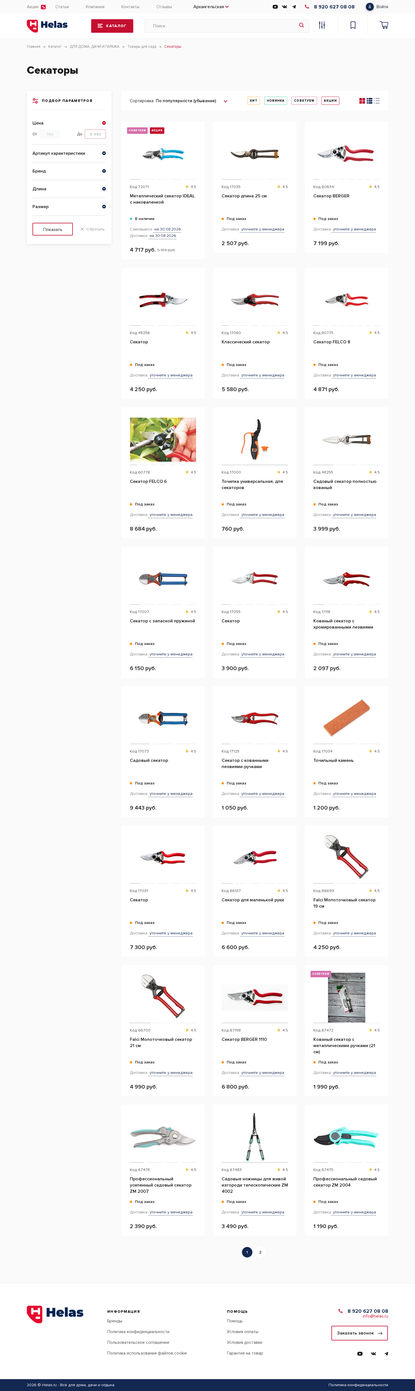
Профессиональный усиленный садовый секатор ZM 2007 (160, 1185)
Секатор (139, 342)
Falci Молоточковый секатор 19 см (344, 903)
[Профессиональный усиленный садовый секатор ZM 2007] (163, 1137)
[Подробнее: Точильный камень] (381, 714)
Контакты (130, 6)
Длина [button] (39, 189)
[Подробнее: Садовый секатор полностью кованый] (381, 435)
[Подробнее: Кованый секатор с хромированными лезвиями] (381, 575)
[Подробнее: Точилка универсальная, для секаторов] (289, 435)
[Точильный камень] (346, 718)
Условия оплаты (242, 1331)
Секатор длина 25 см (244, 196)
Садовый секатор (149, 760)
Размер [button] (40, 207)
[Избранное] (353, 26)
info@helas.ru (375, 1316)
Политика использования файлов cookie (147, 1353)
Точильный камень (333, 760)
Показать (52, 229)
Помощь (235, 1321)
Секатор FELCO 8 (331, 342)
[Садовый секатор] (163, 718)
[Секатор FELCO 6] (163, 439)
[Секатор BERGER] (346, 154)
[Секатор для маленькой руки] (255, 858)
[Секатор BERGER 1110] (255, 997)
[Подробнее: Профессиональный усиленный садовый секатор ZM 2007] (197, 1133)
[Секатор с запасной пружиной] (163, 579)
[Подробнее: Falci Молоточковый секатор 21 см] (197, 993)
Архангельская (208, 7)
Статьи (62, 6)
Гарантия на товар (245, 1353)
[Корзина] (384, 26)
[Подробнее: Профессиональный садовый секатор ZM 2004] (381, 1133)
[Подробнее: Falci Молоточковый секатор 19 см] (381, 854)
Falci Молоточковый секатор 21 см (161, 1042)
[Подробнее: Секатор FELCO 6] (197, 435)
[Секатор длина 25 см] (255, 154)
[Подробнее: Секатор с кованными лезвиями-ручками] (289, 714)
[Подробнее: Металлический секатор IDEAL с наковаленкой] (197, 150)
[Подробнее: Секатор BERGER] (381, 150)
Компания (95, 6)
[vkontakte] (285, 7)
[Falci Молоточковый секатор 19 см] (346, 858)
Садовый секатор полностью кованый (345, 484)
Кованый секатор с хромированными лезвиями (343, 624)
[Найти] (301, 26)
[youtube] (275, 7)
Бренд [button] (39, 171)
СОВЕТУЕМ (304, 101)
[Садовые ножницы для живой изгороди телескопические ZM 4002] (255, 1137)
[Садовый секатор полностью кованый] (346, 439)
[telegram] (294, 7)
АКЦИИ (330, 101)
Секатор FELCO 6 (148, 481)
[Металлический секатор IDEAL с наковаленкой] (163, 154)
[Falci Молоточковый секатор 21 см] (163, 997)
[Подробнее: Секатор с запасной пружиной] (197, 575)
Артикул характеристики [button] (58, 153)
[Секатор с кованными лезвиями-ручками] (255, 718)
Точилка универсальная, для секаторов (252, 484)
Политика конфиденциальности (138, 1331)
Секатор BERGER (331, 196)
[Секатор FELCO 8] (346, 300)
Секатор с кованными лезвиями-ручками (245, 763)
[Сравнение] (322, 26)
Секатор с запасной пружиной (162, 621)
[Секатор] (163, 300)
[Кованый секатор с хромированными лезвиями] (346, 579)
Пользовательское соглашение (138, 1342)
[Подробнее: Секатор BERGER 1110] (289, 993)
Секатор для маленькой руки (253, 900)
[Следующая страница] (269, 1252)
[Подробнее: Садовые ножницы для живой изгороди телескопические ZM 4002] (289, 1133)
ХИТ (253, 101)
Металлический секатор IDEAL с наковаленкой (162, 199)
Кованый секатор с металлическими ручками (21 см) (344, 1046)
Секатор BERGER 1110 (244, 1039)
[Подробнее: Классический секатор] (289, 296)
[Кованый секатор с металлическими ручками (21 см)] (346, 997)
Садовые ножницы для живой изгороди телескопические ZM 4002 (255, 1185)
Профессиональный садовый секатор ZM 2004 (345, 1182)
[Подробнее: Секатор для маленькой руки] (289, 854)
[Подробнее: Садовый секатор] (197, 714)
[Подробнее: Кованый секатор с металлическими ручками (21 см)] (381, 993)
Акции (32, 6)
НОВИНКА (276, 101)
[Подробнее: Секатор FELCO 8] (381, 296)
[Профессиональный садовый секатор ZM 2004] (346, 1137)
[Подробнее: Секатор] (197, 296)
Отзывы (164, 6)
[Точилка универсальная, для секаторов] (255, 439)
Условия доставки (244, 1342)
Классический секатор (246, 342)
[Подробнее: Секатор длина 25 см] (289, 150)
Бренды (114, 1321)
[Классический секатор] (255, 300)
